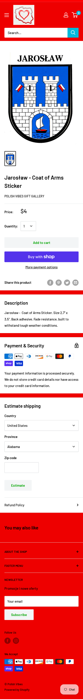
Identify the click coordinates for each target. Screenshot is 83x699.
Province (10, 437)
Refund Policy (14, 505)
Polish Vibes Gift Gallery (24, 196)
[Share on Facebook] (50, 282)
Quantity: (11, 226)
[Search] (73, 33)
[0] (75, 15)
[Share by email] (75, 282)
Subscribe (19, 614)
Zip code (10, 458)
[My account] (66, 14)
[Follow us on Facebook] (7, 641)
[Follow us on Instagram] (16, 641)
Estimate (18, 485)
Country (10, 416)
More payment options (41, 267)
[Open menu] (6, 15)
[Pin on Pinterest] (59, 282)
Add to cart (41, 242)
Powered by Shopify (16, 689)
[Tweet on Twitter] (67, 282)
